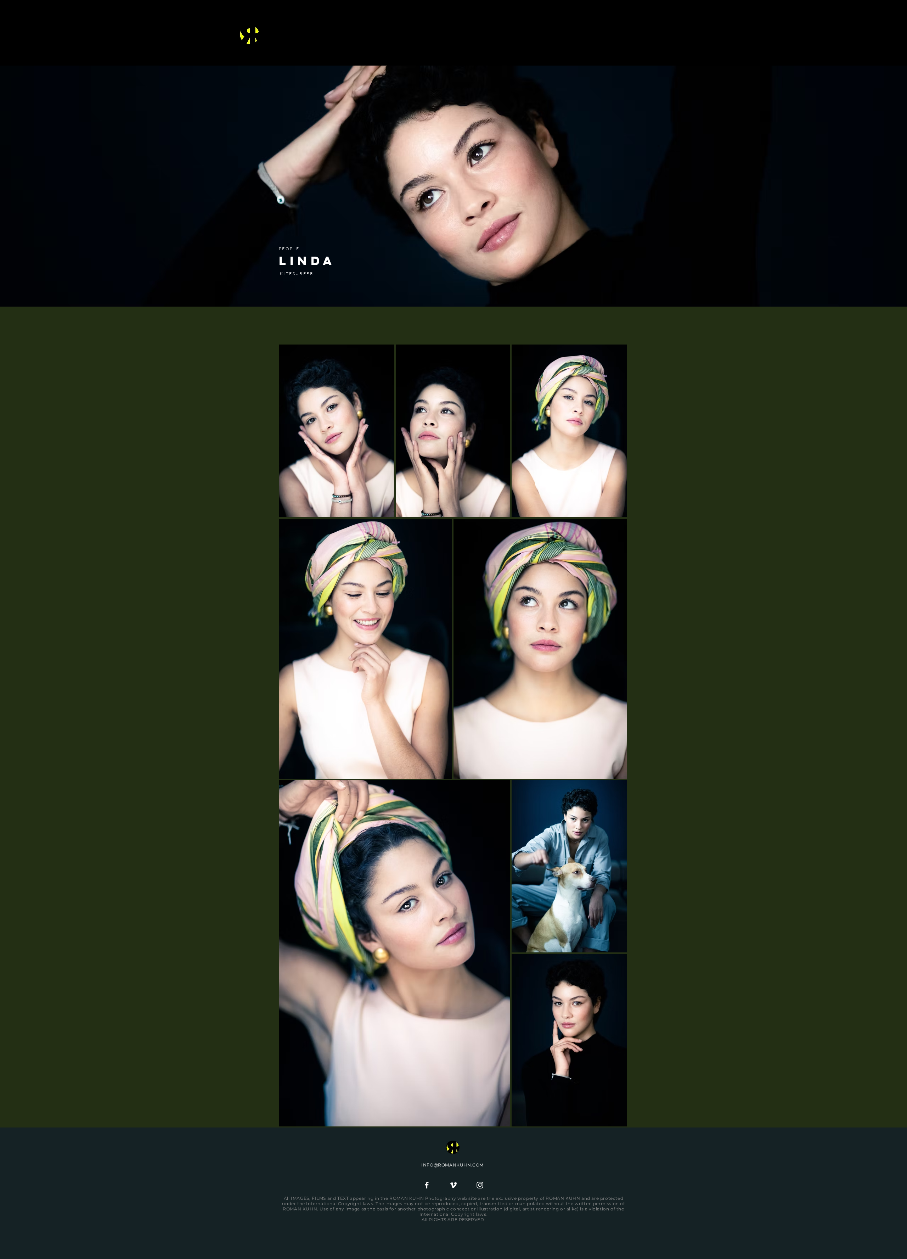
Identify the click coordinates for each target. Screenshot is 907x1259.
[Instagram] (479, 1185)
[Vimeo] (453, 1185)
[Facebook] (426, 1185)
